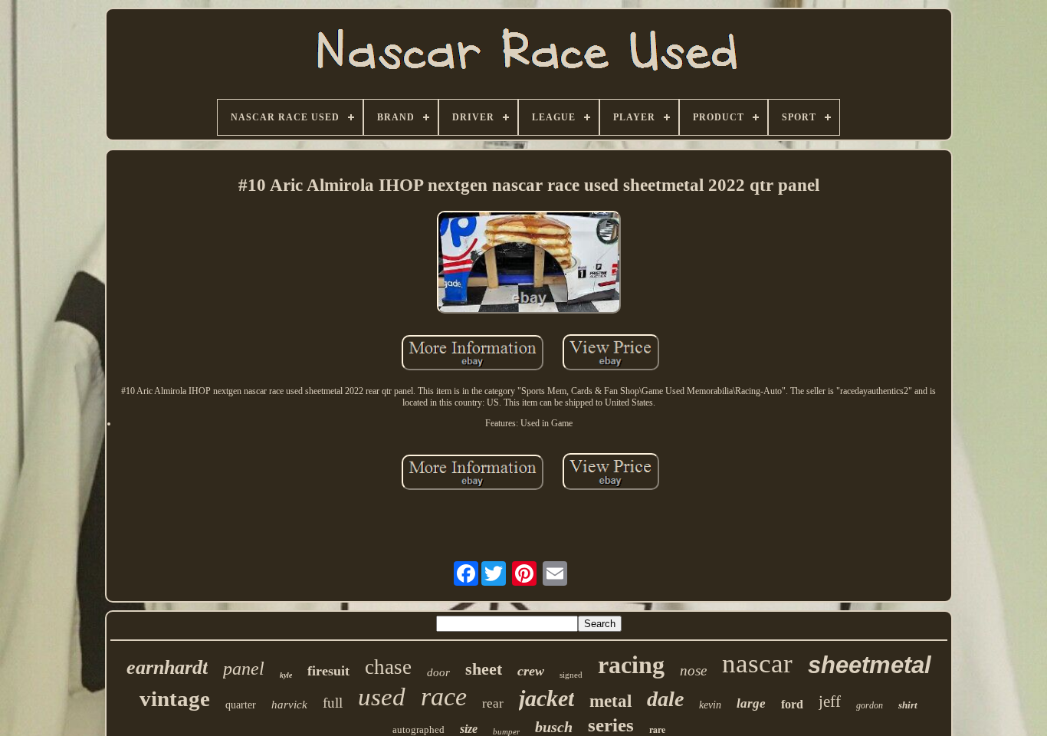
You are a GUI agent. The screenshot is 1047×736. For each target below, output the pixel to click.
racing (631, 664)
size (469, 728)
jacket (546, 698)
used (381, 697)
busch (554, 726)
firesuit (328, 670)
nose (693, 670)
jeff (830, 701)
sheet (483, 668)
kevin (710, 705)
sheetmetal (869, 665)
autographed (418, 729)
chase (388, 667)
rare (657, 729)
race (444, 696)
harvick (289, 704)
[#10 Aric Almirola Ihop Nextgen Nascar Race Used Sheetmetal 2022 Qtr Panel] (528, 264)
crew (530, 670)
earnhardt (167, 667)
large (751, 703)
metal (610, 701)
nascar (757, 663)
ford (792, 704)
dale (665, 699)
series (611, 725)
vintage (174, 698)
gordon (869, 705)
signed (571, 674)
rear (493, 703)
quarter (240, 705)
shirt (907, 705)
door (438, 672)
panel (243, 668)
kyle (286, 675)
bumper (506, 731)
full (333, 703)
